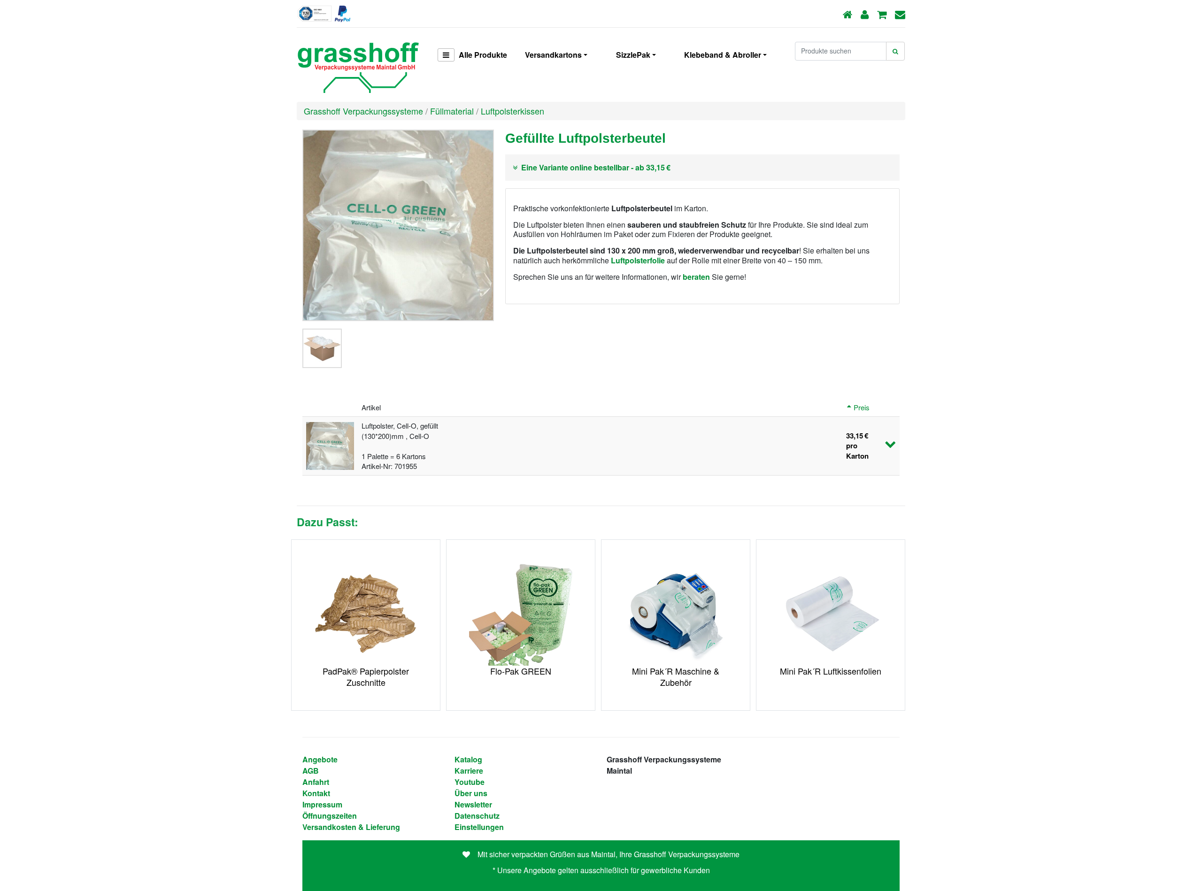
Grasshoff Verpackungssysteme (363, 111)
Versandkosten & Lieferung (351, 827)
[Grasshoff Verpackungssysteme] (358, 64)
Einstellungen (479, 827)
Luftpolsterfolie (638, 260)
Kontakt (316, 793)
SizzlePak (633, 54)
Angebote (320, 759)
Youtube (470, 781)
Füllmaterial (452, 111)
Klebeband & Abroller (722, 54)
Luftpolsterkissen (512, 111)
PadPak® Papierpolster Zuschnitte (366, 676)
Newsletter (473, 804)
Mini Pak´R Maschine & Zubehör (675, 676)
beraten (696, 276)
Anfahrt (315, 781)
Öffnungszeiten (329, 815)
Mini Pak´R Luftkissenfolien (830, 671)
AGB (310, 770)
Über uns (471, 793)
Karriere (469, 770)
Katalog (468, 759)
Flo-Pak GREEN (520, 671)
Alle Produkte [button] (482, 54)
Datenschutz (477, 815)
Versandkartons (553, 54)
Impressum (322, 804)
